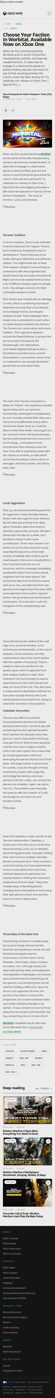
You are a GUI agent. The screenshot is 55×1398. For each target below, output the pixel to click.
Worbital (9, 1065)
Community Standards (14, 1287)
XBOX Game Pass (12, 1248)
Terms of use (8, 1390)
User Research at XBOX (14, 1298)
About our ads (20, 1393)
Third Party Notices (34, 1390)
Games (44, 1051)
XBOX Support (10, 1272)
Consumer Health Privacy (38, 1382)
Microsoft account (12, 1312)
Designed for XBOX (12, 1370)
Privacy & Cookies (35, 1387)
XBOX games (9, 1243)
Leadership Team (11, 1277)
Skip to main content (11, 1)
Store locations (10, 1332)
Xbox (23, 1065)
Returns (7, 1322)
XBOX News (9, 1267)
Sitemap (6, 1387)
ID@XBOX (9, 1058)
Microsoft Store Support (15, 1317)
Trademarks (20, 1390)
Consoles (9, 1051)
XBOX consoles (10, 1238)
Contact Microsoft (18, 1387)
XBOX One (24, 1058)
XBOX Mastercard (12, 1351)
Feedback (7, 1282)
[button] (27, 217)
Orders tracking (11, 1327)
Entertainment (28, 1051)
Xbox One (35, 1065)
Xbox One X (11, 1072)
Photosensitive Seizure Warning (19, 1293)
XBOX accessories (12, 1253)
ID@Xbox (39, 1058)
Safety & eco (8, 1393)
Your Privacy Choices (17, 1382)
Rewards (7, 1346)
